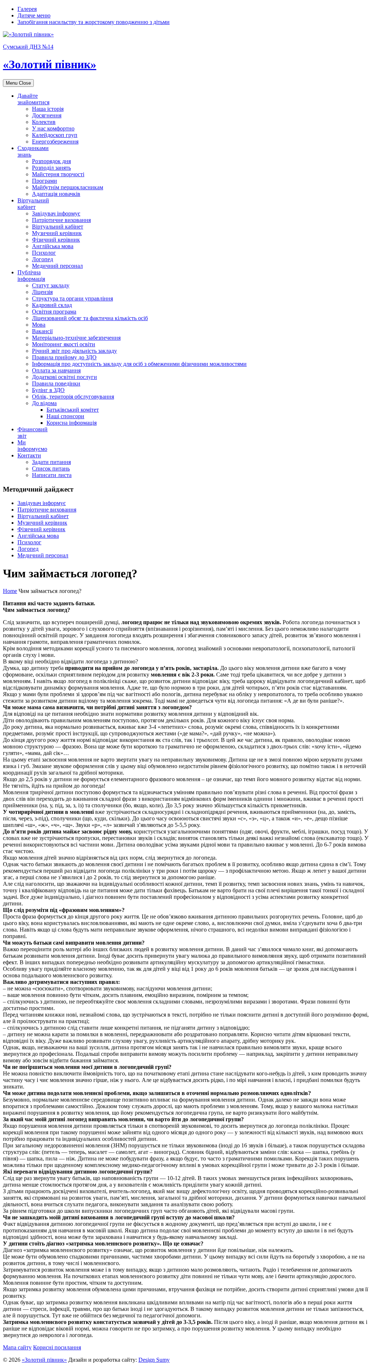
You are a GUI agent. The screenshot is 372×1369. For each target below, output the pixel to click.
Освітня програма (54, 311)
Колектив (44, 122)
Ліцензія (42, 292)
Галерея (27, 9)
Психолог (44, 253)
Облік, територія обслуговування (73, 396)
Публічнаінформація (31, 275)
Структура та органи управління (72, 298)
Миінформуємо (32, 445)
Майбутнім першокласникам (67, 187)
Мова (38, 325)
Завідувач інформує (56, 213)
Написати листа (52, 475)
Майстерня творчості (58, 174)
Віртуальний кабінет (57, 226)
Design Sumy (154, 1360)
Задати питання (51, 462)
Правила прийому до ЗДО (64, 357)
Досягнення (46, 115)
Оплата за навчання (56, 370)
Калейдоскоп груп (54, 135)
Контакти (29, 455)
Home (10, 591)
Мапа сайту (17, 1347)
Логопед (42, 259)
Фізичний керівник (56, 240)
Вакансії (42, 331)
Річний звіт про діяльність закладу (74, 351)
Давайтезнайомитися (33, 99)
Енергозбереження (55, 141)
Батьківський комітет (72, 410)
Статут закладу (50, 285)
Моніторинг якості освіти (63, 344)
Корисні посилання (57, 1347)
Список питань (51, 468)
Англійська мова (52, 246)
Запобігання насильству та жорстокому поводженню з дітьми (93, 22)
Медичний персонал (57, 266)
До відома (44, 403)
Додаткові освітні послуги (64, 377)
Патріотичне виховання (61, 220)
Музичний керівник (57, 233)
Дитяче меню (33, 15)
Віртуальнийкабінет (33, 203)
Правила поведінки (56, 383)
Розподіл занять (51, 168)
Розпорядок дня (51, 161)
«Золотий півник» (44, 1360)
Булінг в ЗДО (48, 390)
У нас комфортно (53, 128)
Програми (44, 181)
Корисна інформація (71, 423)
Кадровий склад (52, 305)
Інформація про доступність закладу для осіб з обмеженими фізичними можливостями (139, 364)
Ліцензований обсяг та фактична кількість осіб (90, 318)
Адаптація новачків (56, 194)
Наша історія (48, 109)
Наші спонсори (65, 416)
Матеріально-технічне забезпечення (76, 338)
